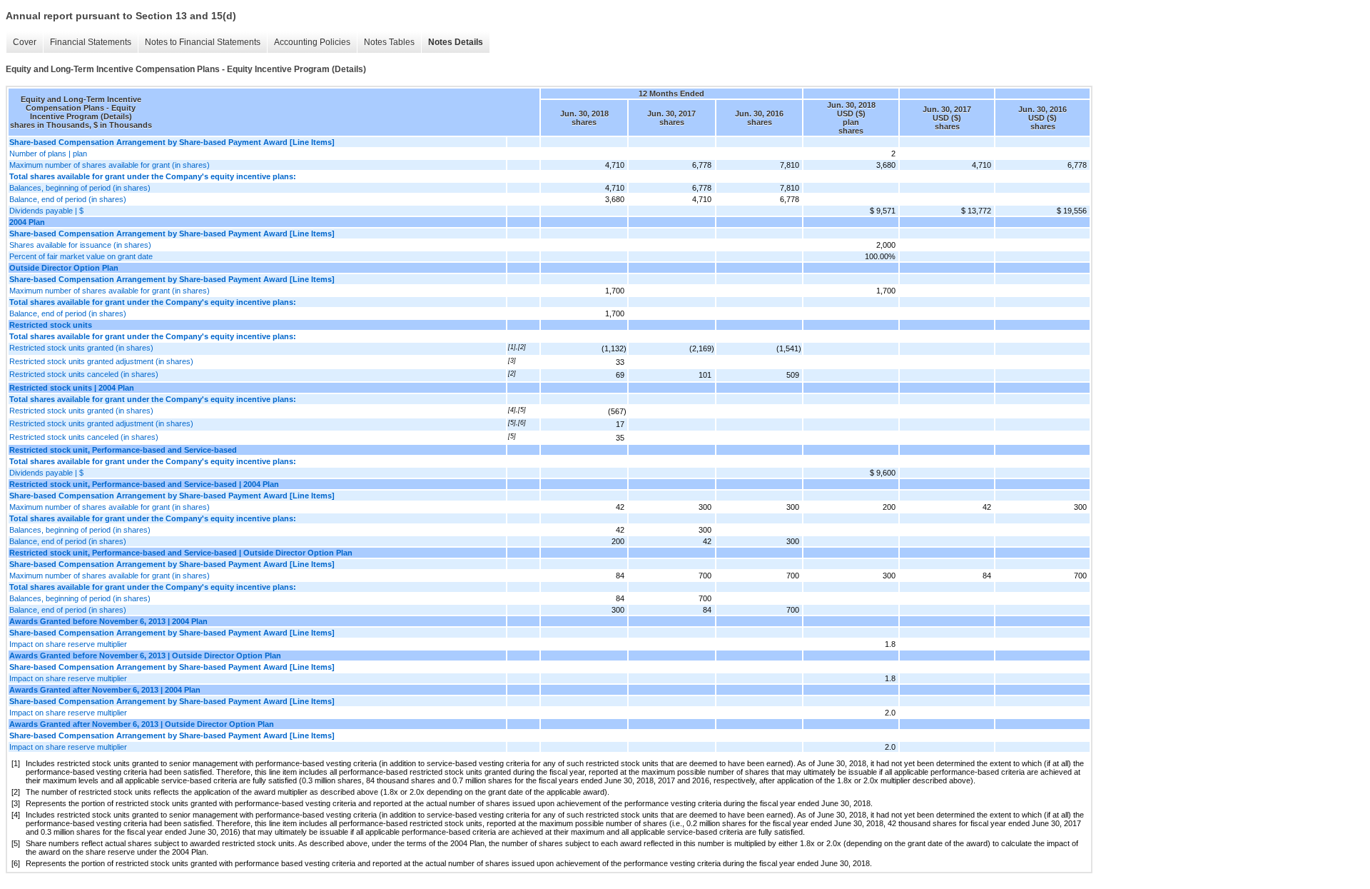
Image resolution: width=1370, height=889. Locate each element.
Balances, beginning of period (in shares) (80, 188)
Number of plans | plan (48, 153)
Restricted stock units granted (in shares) (81, 347)
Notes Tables (389, 42)
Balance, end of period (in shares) (67, 199)
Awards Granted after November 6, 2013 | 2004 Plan (105, 689)
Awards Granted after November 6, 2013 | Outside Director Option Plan (141, 724)
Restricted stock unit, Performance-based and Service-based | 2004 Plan (144, 484)
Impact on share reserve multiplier (68, 644)
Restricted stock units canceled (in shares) (83, 374)
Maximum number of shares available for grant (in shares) (109, 165)
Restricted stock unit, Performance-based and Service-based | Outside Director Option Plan (180, 552)
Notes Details (455, 42)
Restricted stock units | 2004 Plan (71, 387)
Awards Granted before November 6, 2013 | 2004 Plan (108, 621)
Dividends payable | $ (46, 210)
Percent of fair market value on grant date (81, 256)
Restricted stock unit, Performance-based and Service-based (123, 450)
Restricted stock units (50, 325)
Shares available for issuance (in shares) (80, 245)
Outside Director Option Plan (63, 267)
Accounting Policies (312, 42)
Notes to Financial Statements (202, 42)
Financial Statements (90, 42)
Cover (24, 42)
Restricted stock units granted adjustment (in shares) (101, 361)
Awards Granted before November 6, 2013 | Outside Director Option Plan (145, 655)
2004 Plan (27, 222)
